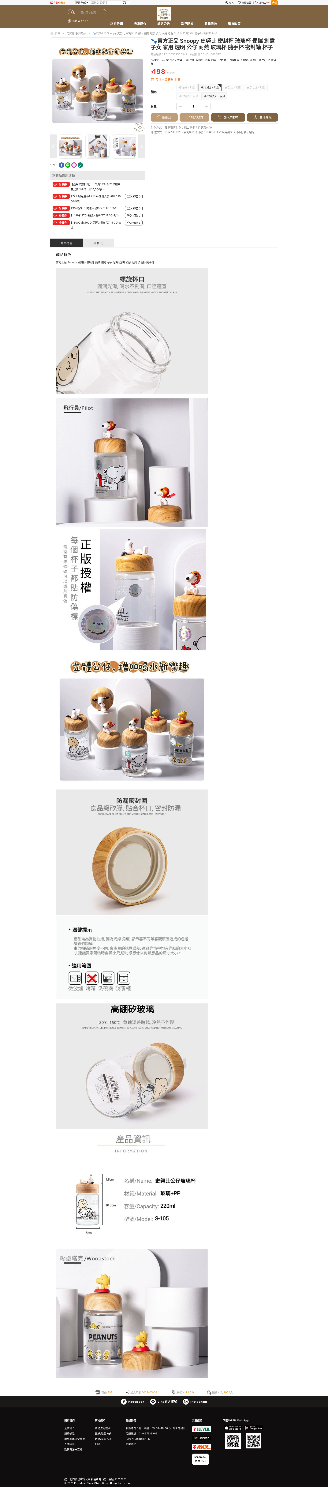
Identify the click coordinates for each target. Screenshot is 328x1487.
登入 (231, 2)
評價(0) (98, 243)
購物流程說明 (103, 1428)
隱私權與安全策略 (74, 1438)
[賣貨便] (201, 1449)
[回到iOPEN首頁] (57, 2)
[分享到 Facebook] (61, 165)
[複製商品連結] (80, 165)
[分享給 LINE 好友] (67, 165)
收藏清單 (246, 2)
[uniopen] (201, 1439)
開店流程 (131, 1444)
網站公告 (163, 24)
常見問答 (187, 24)
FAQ (97, 1444)
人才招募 (69, 1444)
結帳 (274, 2)
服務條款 (210, 24)
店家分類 (116, 24)
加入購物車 (231, 117)
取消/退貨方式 (103, 1438)
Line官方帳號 (167, 1401)
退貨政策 (234, 24)
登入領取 (132, 196)
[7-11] (201, 1431)
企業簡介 (69, 1428)
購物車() (264, 2)
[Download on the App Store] (233, 1437)
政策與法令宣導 (73, 1449)
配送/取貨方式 (103, 1433)
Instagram (198, 1401)
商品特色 (66, 243)
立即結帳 (265, 117)
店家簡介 (140, 24)
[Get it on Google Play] (253, 1437)
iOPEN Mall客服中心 (138, 1438)
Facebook (136, 1401)
